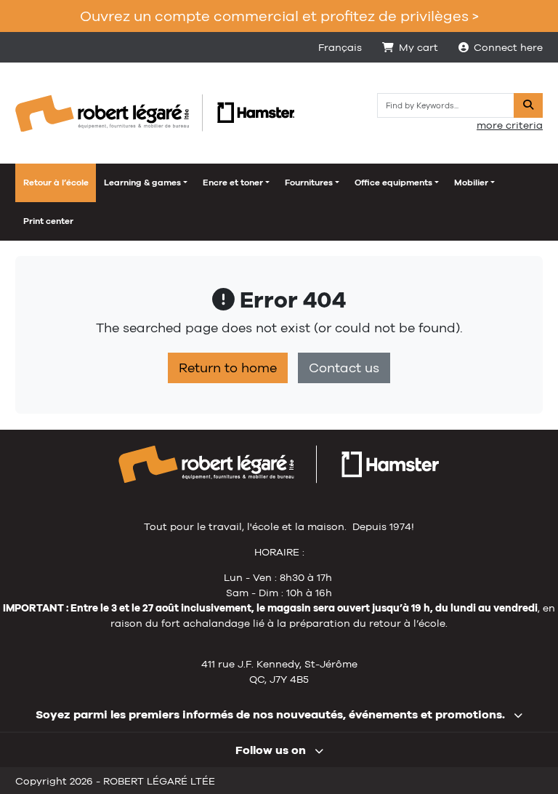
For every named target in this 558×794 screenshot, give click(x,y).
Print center (48, 221)
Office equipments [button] (393, 182)
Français (340, 47)
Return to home (228, 368)
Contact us (344, 368)
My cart (418, 47)
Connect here (508, 47)
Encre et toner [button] (233, 182)
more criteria (510, 125)
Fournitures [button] (309, 182)
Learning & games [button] (142, 182)
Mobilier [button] (471, 182)
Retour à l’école (56, 182)
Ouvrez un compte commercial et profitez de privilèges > (279, 15)
